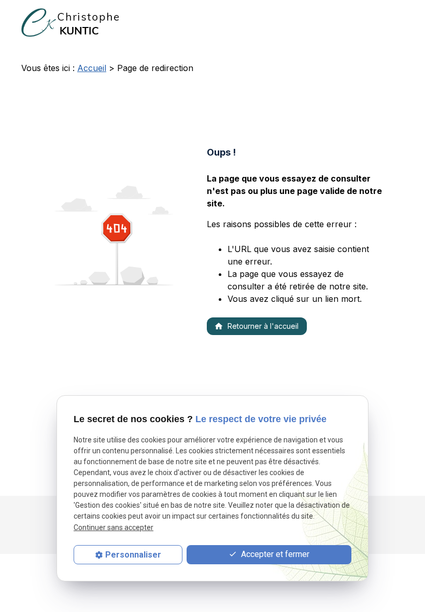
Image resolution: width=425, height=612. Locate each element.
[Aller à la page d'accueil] (72, 22)
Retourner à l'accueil (256, 326)
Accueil (91, 68)
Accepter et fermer (274, 554)
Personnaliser (133, 555)
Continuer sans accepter (113, 527)
